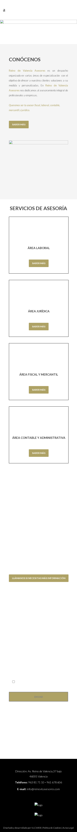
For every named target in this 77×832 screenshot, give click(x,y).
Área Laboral (39, 248)
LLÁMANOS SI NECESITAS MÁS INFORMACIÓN (38, 578)
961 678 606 (54, 782)
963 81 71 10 (36, 782)
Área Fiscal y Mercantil (38, 374)
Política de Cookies (52, 827)
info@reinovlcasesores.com (43, 789)
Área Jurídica (39, 311)
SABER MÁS (18, 124)
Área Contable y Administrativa (38, 437)
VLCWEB (36, 827)
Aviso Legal (68, 827)
